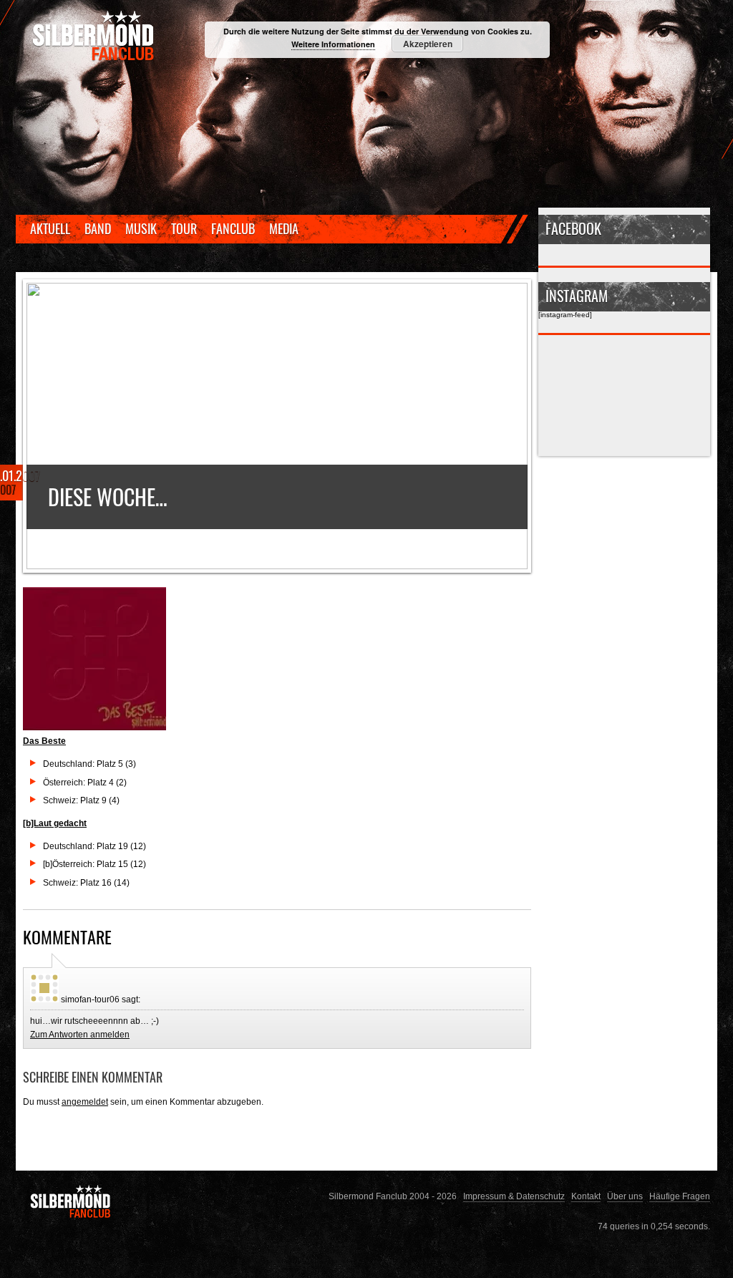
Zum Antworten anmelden (80, 1034)
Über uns (625, 1196)
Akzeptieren (427, 43)
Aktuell (50, 228)
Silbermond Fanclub (94, 35)
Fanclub (233, 228)
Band (97, 228)
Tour (184, 228)
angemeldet (85, 1101)
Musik (141, 228)
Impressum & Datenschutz (514, 1196)
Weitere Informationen (333, 44)
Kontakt (586, 1196)
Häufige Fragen (679, 1196)
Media (283, 228)
